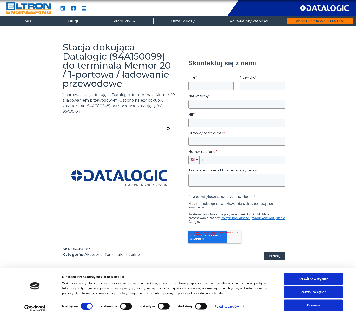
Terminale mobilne (122, 254)
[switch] (126, 306)
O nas (25, 21)
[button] (168, 129)
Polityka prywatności (249, 21)
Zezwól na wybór (313, 292)
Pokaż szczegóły (226, 306)
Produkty (121, 21)
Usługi (72, 21)
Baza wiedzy (183, 21)
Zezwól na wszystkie (313, 279)
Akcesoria (93, 254)
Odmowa (313, 305)
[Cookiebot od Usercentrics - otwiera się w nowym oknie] (35, 308)
